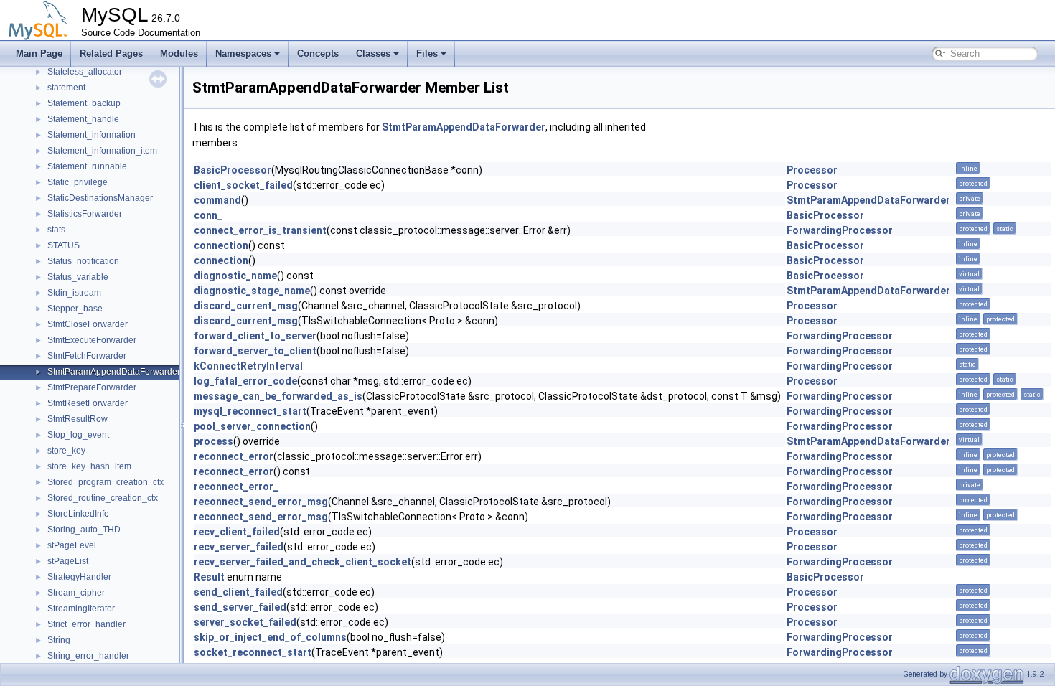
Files (427, 53)
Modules (179, 53)
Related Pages (111, 53)
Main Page (39, 53)
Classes (373, 53)
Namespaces (243, 53)
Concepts (318, 53)
